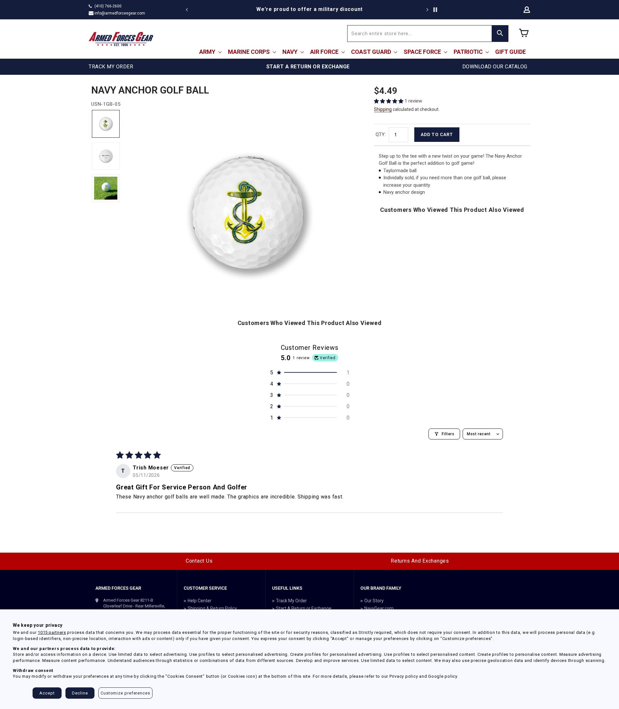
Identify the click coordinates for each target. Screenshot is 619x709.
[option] (309, 9)
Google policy (442, 676)
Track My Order (291, 600)
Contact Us (199, 561)
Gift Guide (510, 51)
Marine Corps (249, 51)
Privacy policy (403, 676)
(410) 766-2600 (108, 6)
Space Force (423, 51)
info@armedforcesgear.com (119, 13)
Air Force (325, 51)
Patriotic (469, 51)
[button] (389, 101)
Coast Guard (371, 51)
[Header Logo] (121, 39)
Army (208, 51)
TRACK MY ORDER (111, 67)
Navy (290, 51)
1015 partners (52, 632)
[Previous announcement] (187, 9)
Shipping (383, 109)
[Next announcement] (427, 9)
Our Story (374, 600)
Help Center (199, 600)
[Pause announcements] (435, 9)
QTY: (381, 134)
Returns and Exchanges (420, 561)
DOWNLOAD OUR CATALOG (494, 67)
